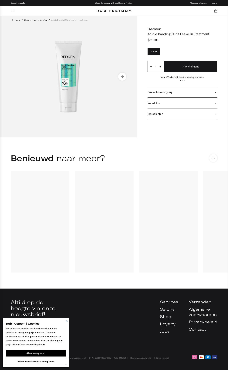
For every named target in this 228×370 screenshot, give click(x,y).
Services (169, 301)
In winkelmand (190, 66)
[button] (215, 11)
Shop (165, 316)
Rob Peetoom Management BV (72, 358)
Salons (167, 309)
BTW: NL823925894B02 (100, 358)
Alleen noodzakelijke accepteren (35, 361)
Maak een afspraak (198, 3)
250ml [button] (154, 51)
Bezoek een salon (18, 3)
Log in (214, 3)
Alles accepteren (35, 353)
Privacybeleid (203, 321)
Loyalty (168, 323)
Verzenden (200, 301)
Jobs (165, 331)
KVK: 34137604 (121, 358)
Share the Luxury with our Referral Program (114, 3)
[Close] (66, 320)
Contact (197, 329)
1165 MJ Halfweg (161, 358)
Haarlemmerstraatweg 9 (140, 358)
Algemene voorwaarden (203, 312)
